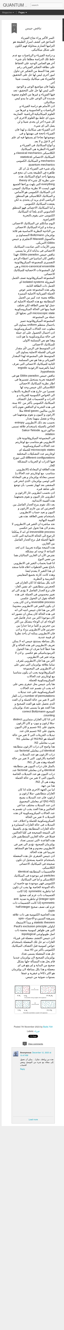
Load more (33, 1119)
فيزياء (36, 1031)
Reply (22, 1069)
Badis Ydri (48, 1026)
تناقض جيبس (33, 28)
